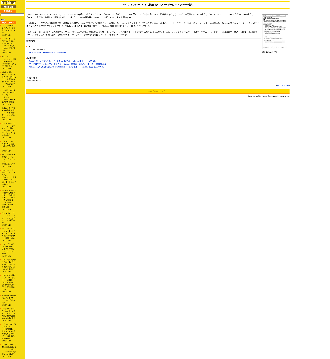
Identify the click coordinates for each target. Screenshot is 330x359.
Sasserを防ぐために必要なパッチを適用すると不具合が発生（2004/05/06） (63, 61)
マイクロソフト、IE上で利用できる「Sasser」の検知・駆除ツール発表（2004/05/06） (68, 64)
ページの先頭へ (283, 85)
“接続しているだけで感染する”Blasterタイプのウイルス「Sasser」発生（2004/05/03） (67, 67)
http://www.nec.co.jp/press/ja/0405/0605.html (47, 52)
